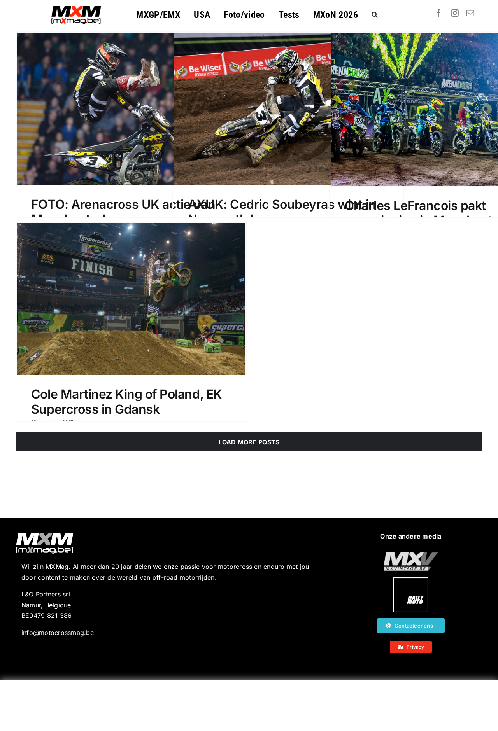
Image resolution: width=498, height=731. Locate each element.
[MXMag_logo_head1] (76, 8)
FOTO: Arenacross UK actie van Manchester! (123, 212)
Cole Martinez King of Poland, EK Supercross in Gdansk (126, 401)
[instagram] (455, 13)
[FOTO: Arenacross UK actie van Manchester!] (131, 109)
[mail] (470, 13)
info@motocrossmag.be (57, 633)
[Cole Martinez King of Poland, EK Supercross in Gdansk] (131, 299)
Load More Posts (249, 442)
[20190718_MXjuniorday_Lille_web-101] (411, 555)
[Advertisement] (249, 705)
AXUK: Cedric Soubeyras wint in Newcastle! (282, 212)
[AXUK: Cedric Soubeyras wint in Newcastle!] (288, 109)
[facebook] (439, 13)
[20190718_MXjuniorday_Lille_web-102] (410, 580)
